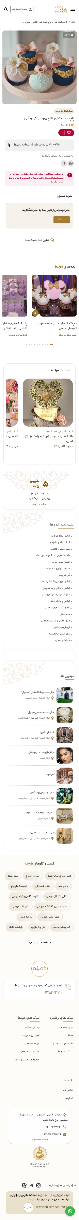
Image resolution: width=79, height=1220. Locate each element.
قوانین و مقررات (31, 1036)
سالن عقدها (66, 1027)
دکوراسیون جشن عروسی (56, 595)
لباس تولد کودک (60, 536)
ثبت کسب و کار (65, 1052)
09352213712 (52, 993)
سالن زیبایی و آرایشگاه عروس (52, 907)
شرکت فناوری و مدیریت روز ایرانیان (51, 1200)
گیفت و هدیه (62, 640)
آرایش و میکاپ (61, 627)
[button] (73, 9)
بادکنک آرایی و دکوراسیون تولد (53, 556)
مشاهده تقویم (39, 505)
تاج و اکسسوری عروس (57, 608)
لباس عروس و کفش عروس (55, 582)
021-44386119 (54, 1127)
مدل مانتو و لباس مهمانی (55, 621)
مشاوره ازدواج (33, 876)
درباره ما (69, 1098)
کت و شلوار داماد (60, 549)
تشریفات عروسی (20, 907)
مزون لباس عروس (50, 917)
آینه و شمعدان (42, 886)
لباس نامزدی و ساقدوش (56, 588)
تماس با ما (68, 1090)
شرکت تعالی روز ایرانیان (24, 1195)
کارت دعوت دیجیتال (62, 1044)
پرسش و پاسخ (32, 1027)
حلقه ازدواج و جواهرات (57, 569)
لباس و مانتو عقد (60, 601)
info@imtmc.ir (53, 1134)
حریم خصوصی (31, 1044)
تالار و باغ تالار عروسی (56, 896)
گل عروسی (64, 575)
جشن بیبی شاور (61, 562)
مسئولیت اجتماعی (30, 1052)
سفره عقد (13, 876)
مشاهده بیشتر (42, 943)
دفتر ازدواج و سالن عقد (59, 876)
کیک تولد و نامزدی (59, 543)
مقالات (69, 1036)
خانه (73, 22)
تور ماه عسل (26, 917)
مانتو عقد (63, 886)
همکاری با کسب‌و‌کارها (27, 1060)
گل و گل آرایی (38, 927)
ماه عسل (65, 614)
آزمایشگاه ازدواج (19, 886)
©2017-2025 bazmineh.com (52, 1207)
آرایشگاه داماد (16, 927)
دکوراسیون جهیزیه (59, 634)
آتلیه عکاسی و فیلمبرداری (25, 896)
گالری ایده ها (61, 22)
